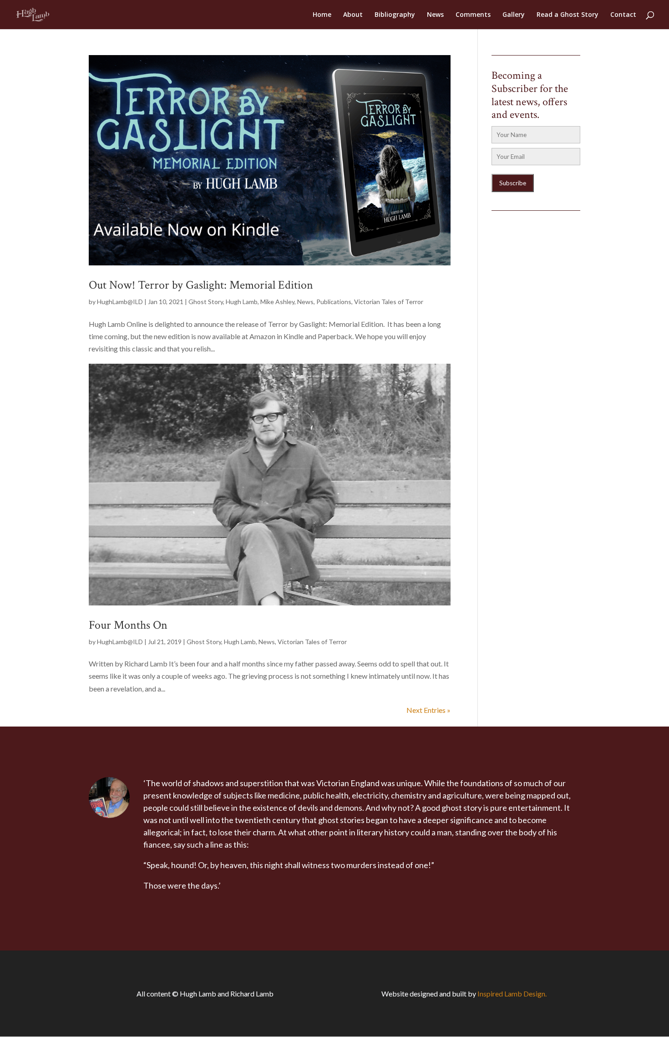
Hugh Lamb (242, 301)
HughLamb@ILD (120, 301)
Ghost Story (205, 301)
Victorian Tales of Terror (388, 301)
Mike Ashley (277, 301)
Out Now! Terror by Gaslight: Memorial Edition (201, 285)
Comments (473, 15)
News (435, 15)
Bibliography (395, 15)
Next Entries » (428, 710)
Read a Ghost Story (567, 15)
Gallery (513, 15)
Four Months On (128, 625)
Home (322, 15)
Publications (333, 301)
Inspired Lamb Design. (512, 993)
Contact (623, 15)
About (353, 15)
